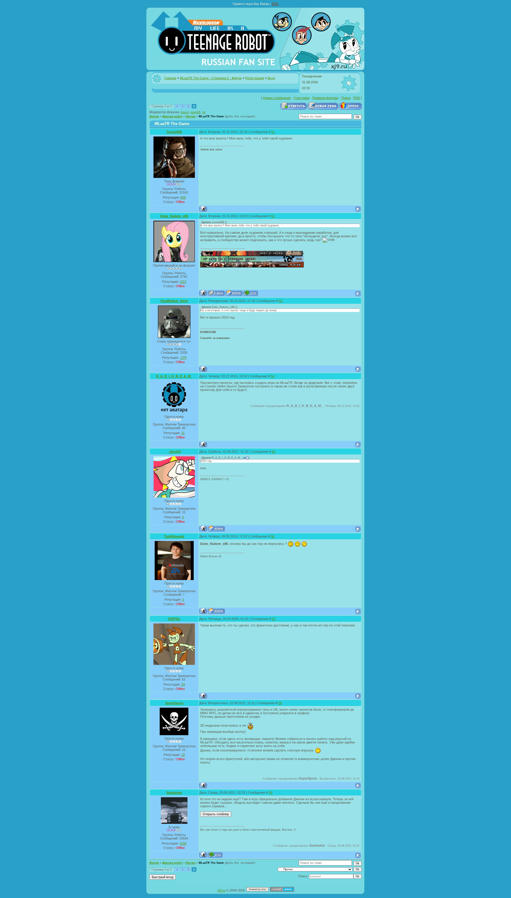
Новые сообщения (277, 98)
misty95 (195, 112)
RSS (275, 4)
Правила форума (325, 98)
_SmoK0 (174, 451)
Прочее (190, 116)
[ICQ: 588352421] (215, 855)
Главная (170, 78)
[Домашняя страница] (234, 293)
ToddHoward (174, 536)
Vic (204, 112)
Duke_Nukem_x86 (174, 216)
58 (280, 703)
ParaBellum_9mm (174, 301)
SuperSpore (174, 703)
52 (273, 216)
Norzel (185, 112)
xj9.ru (221, 890)
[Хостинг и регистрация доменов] (282, 890)
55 (273, 451)
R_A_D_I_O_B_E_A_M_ (174, 376)
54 (272, 376)
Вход (271, 78)
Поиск (345, 98)
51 (273, 132)
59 (270, 792)
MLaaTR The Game (211, 116)
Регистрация (254, 78)
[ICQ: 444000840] (250, 293)
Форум (154, 116)
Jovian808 (174, 132)
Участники (301, 98)
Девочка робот (172, 116)
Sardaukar (174, 792)
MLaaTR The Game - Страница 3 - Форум (211, 78)
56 (272, 536)
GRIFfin (174, 619)
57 (274, 619)
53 (280, 301)
